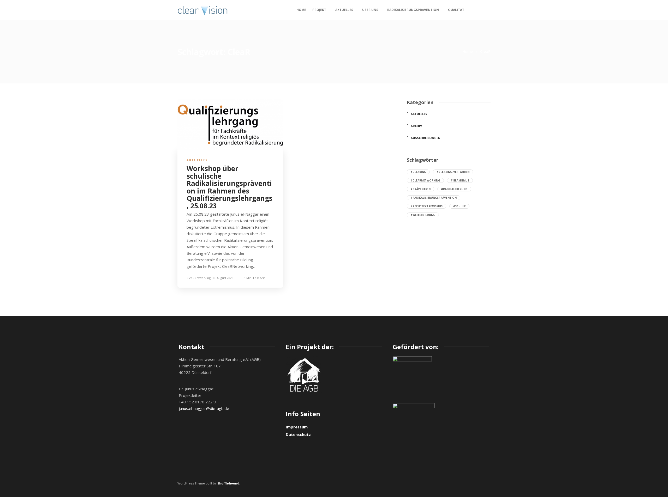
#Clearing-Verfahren (453, 172)
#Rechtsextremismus (426, 206)
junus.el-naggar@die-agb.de (204, 408)
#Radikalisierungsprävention (433, 197)
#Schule (459, 206)
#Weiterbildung (422, 215)
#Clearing (418, 172)
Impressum (297, 426)
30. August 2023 (222, 278)
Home (301, 10)
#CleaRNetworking (425, 180)
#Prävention (420, 189)
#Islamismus (460, 180)
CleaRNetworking (199, 278)
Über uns (370, 10)
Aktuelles (344, 10)
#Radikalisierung (454, 189)
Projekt (319, 10)
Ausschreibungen (425, 138)
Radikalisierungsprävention (413, 10)
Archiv (416, 126)
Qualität (456, 10)
